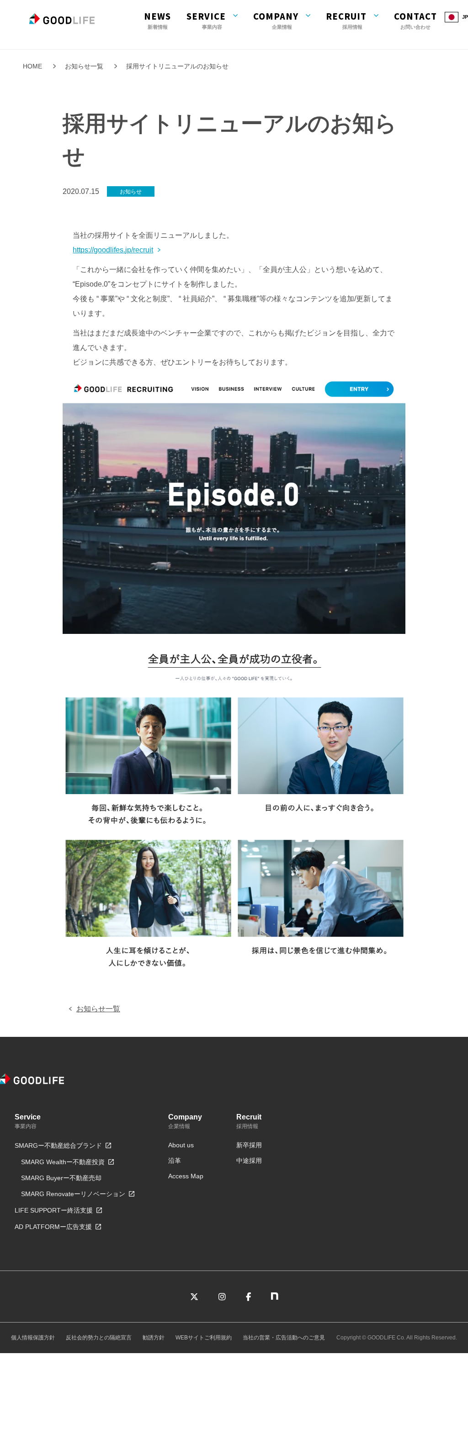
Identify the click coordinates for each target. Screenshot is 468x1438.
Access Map (185, 1176)
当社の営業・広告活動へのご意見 (284, 1337)
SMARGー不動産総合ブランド (58, 1145)
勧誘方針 (154, 1337)
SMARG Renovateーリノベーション (73, 1193)
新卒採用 (249, 1145)
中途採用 (249, 1160)
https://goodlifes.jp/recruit (113, 250)
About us (181, 1145)
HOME (32, 66)
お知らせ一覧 (84, 66)
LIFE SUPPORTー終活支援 (54, 1210)
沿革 (174, 1160)
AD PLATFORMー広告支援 (53, 1226)
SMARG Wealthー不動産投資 (63, 1162)
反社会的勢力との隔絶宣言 (99, 1337)
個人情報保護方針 (33, 1337)
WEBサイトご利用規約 (204, 1337)
